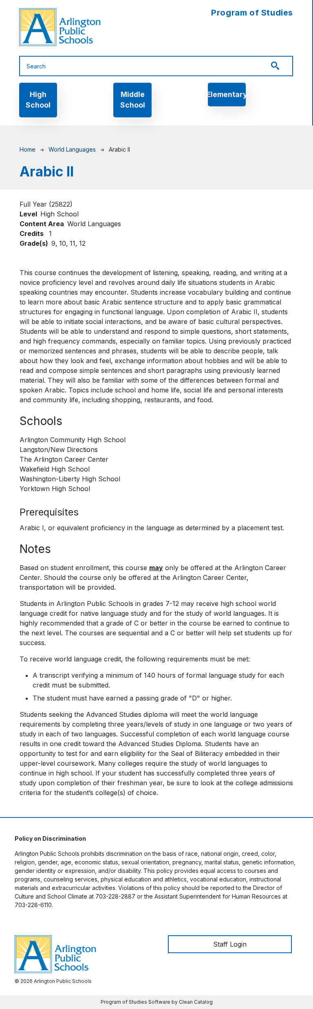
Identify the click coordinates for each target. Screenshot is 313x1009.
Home (27, 149)
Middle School (132, 99)
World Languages (72, 149)
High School (38, 99)
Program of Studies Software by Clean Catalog (157, 1002)
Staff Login (230, 944)
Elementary (227, 94)
